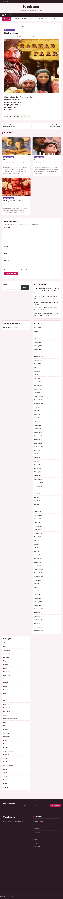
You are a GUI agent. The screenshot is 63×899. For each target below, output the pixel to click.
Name (6, 246)
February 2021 (38, 558)
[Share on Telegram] (21, 116)
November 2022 (38, 483)
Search (5, 284)
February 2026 (38, 346)
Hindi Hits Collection (9, 708)
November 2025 (38, 356)
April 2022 (37, 508)
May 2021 (36, 547)
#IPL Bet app (37, 859)
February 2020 (38, 602)
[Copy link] (29, 116)
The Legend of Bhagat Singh (13, 201)
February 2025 (38, 385)
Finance (5, 690)
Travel (5, 780)
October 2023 (38, 443)
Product (5, 747)
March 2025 (37, 382)
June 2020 (37, 587)
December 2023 (38, 436)
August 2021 (37, 537)
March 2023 (37, 468)
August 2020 (37, 580)
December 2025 (38, 353)
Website (6, 260)
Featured (5, 686)
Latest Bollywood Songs (10, 718)
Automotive (6, 654)
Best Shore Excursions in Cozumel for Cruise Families (43, 19)
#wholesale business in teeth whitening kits (45, 863)
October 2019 (38, 616)
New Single (6, 736)
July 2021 (36, 540)
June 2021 (37, 544)
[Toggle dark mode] (10, 15)
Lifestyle (5, 726)
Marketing (6, 729)
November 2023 (38, 439)
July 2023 (36, 454)
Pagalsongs (31, 6)
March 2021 (37, 555)
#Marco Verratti (52, 872)
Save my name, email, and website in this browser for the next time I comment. (27, 269)
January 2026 (38, 349)
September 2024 (38, 403)
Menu (6, 15)
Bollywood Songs (13, 26)
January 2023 (38, 475)
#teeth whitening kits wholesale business (44, 869)
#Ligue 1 (45, 875)
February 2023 (38, 472)
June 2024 (37, 414)
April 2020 (37, 594)
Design (5, 668)
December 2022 (38, 479)
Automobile (6, 650)
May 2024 (37, 418)
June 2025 (37, 371)
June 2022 (37, 501)
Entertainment (7, 679)
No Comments (45, 36)
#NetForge (51, 856)
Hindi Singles (6, 711)
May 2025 (37, 374)
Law (4, 722)
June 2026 (37, 331)
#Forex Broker (47, 859)
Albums (5, 643)
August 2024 (37, 407)
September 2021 (38, 533)
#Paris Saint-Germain (39, 856)
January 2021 (37, 562)
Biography (6, 657)
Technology (6, 772)
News (5, 740)
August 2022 (37, 493)
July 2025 (36, 367)
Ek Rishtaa (7, 160)
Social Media (6, 762)
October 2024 (38, 400)
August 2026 (37, 328)
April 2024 (37, 421)
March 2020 (37, 598)
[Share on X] (14, 116)
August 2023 (37, 450)
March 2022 (37, 511)
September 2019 (38, 620)
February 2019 (38, 627)
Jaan (35, 160)
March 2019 (37, 623)
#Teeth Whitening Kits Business (42, 866)
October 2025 (38, 360)
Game (5, 697)
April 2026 (37, 338)
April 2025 (37, 378)
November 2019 (38, 612)
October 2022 (38, 486)
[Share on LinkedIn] (25, 116)
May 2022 (36, 504)
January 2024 (38, 432)
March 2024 (37, 425)
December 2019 (38, 609)
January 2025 (38, 389)
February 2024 (38, 428)
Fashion (5, 682)
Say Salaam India (54, 125)
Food (4, 693)
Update (5, 783)
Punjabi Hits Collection (9, 751)
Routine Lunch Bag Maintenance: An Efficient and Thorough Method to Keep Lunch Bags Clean (46, 291)
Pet (4, 744)
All (4, 646)
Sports (5, 769)
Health (5, 704)
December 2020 (38, 565)
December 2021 (38, 522)
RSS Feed (56, 805)
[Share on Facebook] (10, 116)
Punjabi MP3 (6, 754)
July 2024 (36, 410)
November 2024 (38, 396)
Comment (7, 227)
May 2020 (37, 591)
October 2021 (38, 529)
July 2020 (36, 583)
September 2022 (38, 490)
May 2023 (37, 461)
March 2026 (37, 342)
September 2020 (38, 576)
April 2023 (37, 465)
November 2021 (38, 526)
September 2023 (38, 447)
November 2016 (38, 630)
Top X (5, 776)
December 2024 (38, 392)
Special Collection (8, 765)
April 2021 (36, 551)
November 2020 (38, 569)
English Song (6, 675)
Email (6, 253)
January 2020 (38, 605)
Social (5, 758)
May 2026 (37, 335)
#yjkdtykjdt (37, 875)
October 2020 (38, 573)
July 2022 (36, 497)
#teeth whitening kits (39, 872)
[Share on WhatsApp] (17, 116)
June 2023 (37, 457)
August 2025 (37, 364)
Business (5, 664)
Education (6, 671)
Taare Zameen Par (9, 125)
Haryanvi (5, 700)
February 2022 (38, 515)
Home (5, 26)
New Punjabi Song (8, 733)
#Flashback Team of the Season (42, 879)
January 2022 (37, 519)
